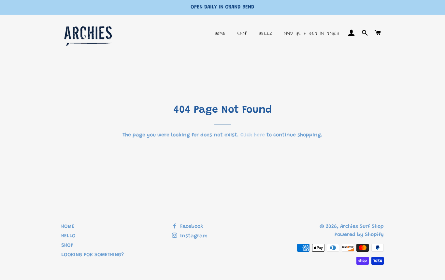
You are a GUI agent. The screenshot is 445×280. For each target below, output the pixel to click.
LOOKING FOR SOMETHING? (92, 255)
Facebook (191, 226)
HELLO (265, 33)
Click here (252, 135)
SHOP (242, 33)
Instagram (193, 236)
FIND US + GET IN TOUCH (311, 33)
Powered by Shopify (359, 234)
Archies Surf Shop (362, 226)
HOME (220, 33)
